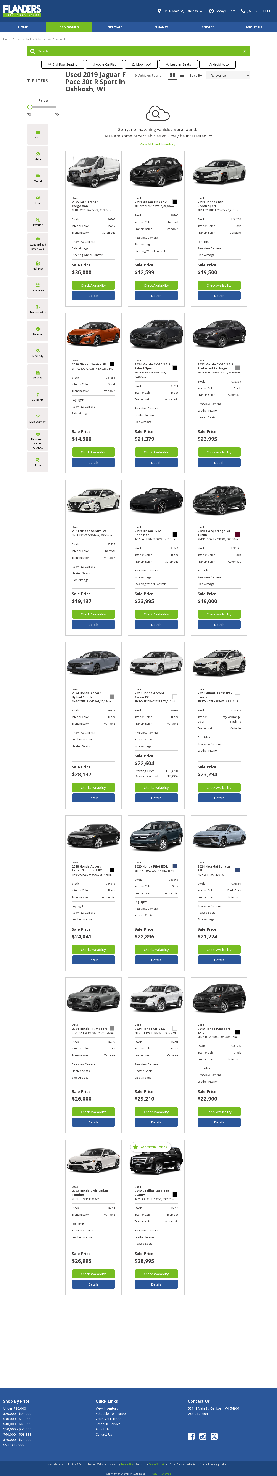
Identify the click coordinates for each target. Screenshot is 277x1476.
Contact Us (104, 1434)
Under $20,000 (14, 1408)
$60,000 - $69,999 (17, 1434)
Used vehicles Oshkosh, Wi (34, 39)
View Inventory (107, 1408)
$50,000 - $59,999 (17, 1429)
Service (207, 27)
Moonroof (143, 64)
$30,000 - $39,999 (17, 1418)
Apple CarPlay (106, 64)
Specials (115, 27)
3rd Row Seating (65, 64)
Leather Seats (180, 64)
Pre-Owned (69, 27)
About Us (254, 27)
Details (93, 295)
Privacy (153, 1473)
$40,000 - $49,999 (17, 1424)
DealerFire (127, 1464)
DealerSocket (156, 1464)
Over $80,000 (13, 1444)
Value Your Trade (108, 1418)
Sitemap (166, 1473)
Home (23, 27)
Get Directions (198, 1413)
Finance (162, 27)
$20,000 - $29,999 (17, 1413)
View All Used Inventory (157, 144)
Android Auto (219, 64)
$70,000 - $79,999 (17, 1439)
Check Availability (93, 285)
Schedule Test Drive (111, 1413)
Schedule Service (108, 1424)
